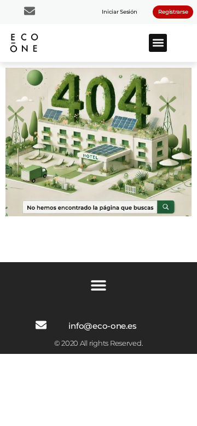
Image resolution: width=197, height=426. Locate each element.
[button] (158, 43)
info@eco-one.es (102, 326)
